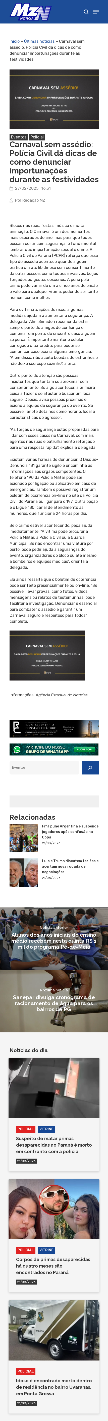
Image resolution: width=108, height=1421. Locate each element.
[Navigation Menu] (96, 11)
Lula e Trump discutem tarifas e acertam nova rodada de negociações (70, 866)
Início (15, 41)
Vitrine (46, 1129)
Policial (37, 137)
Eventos (18, 137)
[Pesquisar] (90, 767)
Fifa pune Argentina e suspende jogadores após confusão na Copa (70, 831)
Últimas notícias (39, 41)
